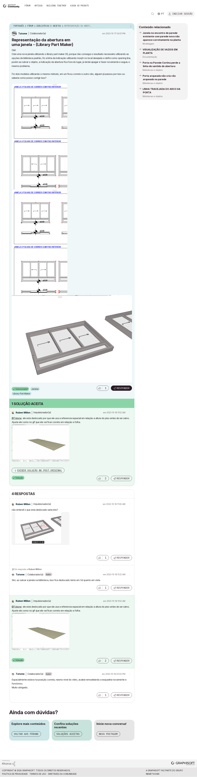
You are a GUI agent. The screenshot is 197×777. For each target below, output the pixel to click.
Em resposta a (28, 569)
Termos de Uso (38, 774)
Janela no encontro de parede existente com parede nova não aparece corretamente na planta (162, 36)
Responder (123, 388)
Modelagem (148, 43)
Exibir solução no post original (39, 470)
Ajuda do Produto (79, 5)
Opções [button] (130, 26)
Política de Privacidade (15, 774)
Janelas (35, 389)
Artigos (38, 5)
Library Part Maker (21, 393)
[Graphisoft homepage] (183, 764)
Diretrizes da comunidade (62, 774)
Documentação (150, 57)
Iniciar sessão (182, 13)
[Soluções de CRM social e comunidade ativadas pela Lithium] (8, 763)
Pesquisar (152, 13)
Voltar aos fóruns (26, 734)
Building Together (56, 5)
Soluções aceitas (68, 734)
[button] (99, 388)
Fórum (27, 5)
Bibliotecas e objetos (153, 70)
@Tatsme (17, 418)
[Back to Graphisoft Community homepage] (11, 5)
